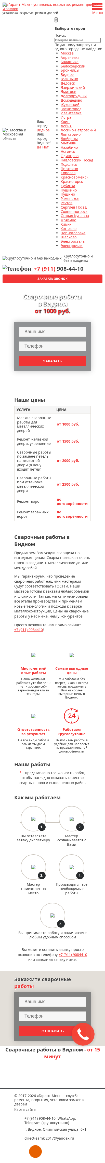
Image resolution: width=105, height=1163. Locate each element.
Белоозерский (73, 66)
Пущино (68, 194)
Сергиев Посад (74, 207)
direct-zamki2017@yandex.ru (49, 1138)
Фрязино (68, 219)
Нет (45, 147)
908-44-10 (59, 268)
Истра (66, 117)
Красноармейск (74, 177)
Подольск (69, 164)
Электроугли (72, 245)
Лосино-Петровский (78, 130)
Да (39, 147)
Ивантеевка (71, 113)
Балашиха (69, 61)
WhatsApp (66, 1118)
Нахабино (69, 147)
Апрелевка (70, 57)
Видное (43, 130)
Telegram (32, 1122)
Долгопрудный (74, 95)
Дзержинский (73, 87)
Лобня (66, 126)
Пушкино (69, 190)
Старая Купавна (75, 215)
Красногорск (72, 181)
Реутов (66, 202)
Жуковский (70, 104)
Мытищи (68, 143)
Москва (67, 53)
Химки (66, 224)
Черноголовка (73, 232)
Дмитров (68, 91)
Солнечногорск (74, 211)
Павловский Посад (77, 160)
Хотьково (68, 228)
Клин (65, 121)
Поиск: (60, 35)
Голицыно (69, 78)
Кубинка (68, 185)
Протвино (69, 168)
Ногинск (68, 151)
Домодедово (71, 100)
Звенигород (71, 108)
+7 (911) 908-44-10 (40, 1118)
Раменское (70, 198)
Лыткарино (71, 134)
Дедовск (68, 83)
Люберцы (69, 138)
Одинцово (69, 155)
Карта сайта (25, 1109)
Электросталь (73, 241)
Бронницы (70, 70)
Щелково (68, 237)
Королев (68, 172)
